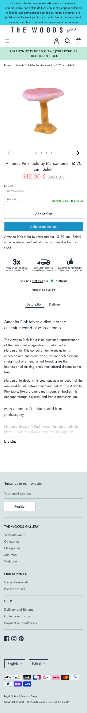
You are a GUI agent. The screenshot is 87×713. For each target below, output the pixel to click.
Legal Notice (11, 696)
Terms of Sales (29, 696)
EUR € (36, 663)
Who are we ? (14, 534)
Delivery (55, 304)
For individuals (14, 588)
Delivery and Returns (18, 609)
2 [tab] (41, 152)
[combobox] (14, 201)
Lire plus (10, 441)
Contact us (11, 541)
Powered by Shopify (58, 702)
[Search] (67, 39)
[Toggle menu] (6, 41)
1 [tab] (36, 153)
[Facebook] (7, 639)
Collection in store (17, 616)
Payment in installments (20, 622)
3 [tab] (46, 152)
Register (20, 506)
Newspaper (12, 548)
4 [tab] (51, 152)
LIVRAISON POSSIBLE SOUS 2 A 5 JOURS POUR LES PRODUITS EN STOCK (43, 53)
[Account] (56, 39)
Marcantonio (17, 191)
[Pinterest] (21, 639)
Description (34, 304)
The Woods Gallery (35, 702)
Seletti (11, 186)
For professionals (16, 582)
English (13, 663)
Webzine (10, 561)
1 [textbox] (8, 202)
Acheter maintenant (43, 226)
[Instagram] (14, 639)
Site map (10, 554)
